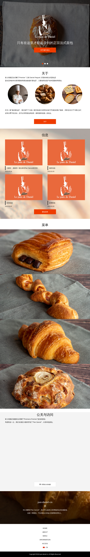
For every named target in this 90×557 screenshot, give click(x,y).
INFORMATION (45, 540)
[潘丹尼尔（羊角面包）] (45, 341)
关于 (45, 122)
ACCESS (45, 543)
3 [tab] (47, 63)
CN (46, 547)
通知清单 (45, 212)
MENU (45, 536)
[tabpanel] (45, 33)
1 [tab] (42, 63)
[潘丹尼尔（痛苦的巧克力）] (45, 251)
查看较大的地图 (46, 484)
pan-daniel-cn (45, 502)
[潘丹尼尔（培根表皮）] (45, 296)
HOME (45, 528)
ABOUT (45, 532)
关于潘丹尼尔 (45, 50)
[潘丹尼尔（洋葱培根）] (45, 386)
